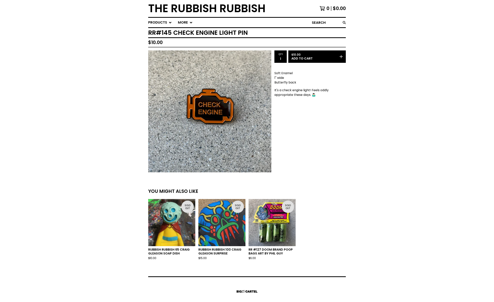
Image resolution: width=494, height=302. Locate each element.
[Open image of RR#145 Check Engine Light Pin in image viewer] (209, 111)
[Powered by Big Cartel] (247, 291)
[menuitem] (160, 22)
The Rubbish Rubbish (207, 8)
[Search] (344, 22)
